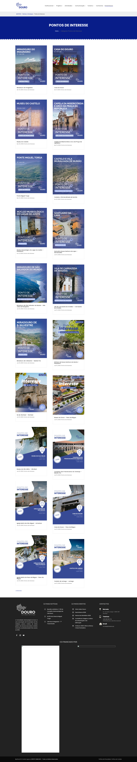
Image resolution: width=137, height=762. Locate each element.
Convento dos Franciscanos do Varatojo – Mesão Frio (68, 472)
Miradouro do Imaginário (25, 87)
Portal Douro (109, 6)
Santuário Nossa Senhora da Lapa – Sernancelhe (65, 251)
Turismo (90, 6)
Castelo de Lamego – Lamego (64, 581)
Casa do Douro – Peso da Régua (64, 527)
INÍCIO (19, 14)
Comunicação (80, 6)
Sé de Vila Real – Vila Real (25, 415)
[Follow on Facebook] (16, 635)
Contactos (99, 6)
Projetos (59, 6)
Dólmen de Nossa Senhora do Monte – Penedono (66, 362)
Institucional (49, 6)
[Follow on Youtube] (23, 635)
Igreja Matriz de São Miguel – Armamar (29, 523)
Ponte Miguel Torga (23, 196)
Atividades (68, 6)
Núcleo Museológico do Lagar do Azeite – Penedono (30, 250)
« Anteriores (18, 590)
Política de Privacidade (105, 759)
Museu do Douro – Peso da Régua (65, 417)
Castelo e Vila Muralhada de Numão (65, 197)
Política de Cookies (117, 759)
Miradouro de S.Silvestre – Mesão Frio (29, 361)
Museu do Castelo (22, 142)
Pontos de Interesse (29, 89)
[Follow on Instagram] (20, 635)
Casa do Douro (59, 87)
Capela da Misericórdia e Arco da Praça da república (68, 142)
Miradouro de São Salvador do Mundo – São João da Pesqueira (31, 306)
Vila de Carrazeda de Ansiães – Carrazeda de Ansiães (68, 307)
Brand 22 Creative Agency (24, 759)
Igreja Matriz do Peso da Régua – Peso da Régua (30, 578)
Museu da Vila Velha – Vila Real (27, 469)
